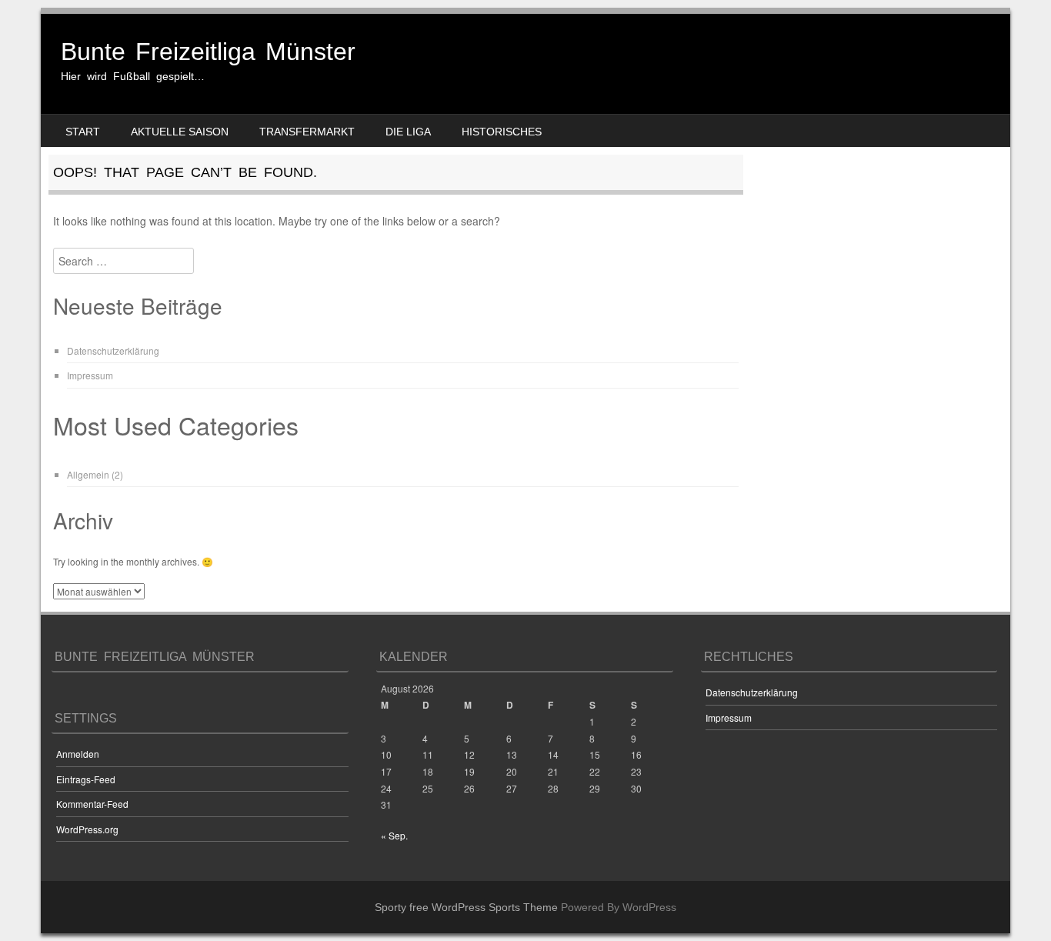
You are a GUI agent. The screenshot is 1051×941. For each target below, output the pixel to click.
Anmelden (77, 753)
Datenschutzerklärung (113, 350)
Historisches (502, 131)
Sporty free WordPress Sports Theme (466, 907)
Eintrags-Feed (85, 779)
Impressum (90, 375)
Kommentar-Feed (92, 803)
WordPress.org (87, 829)
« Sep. (394, 835)
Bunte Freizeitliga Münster (208, 51)
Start (82, 131)
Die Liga (408, 131)
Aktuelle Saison (180, 131)
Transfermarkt (307, 131)
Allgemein (88, 474)
